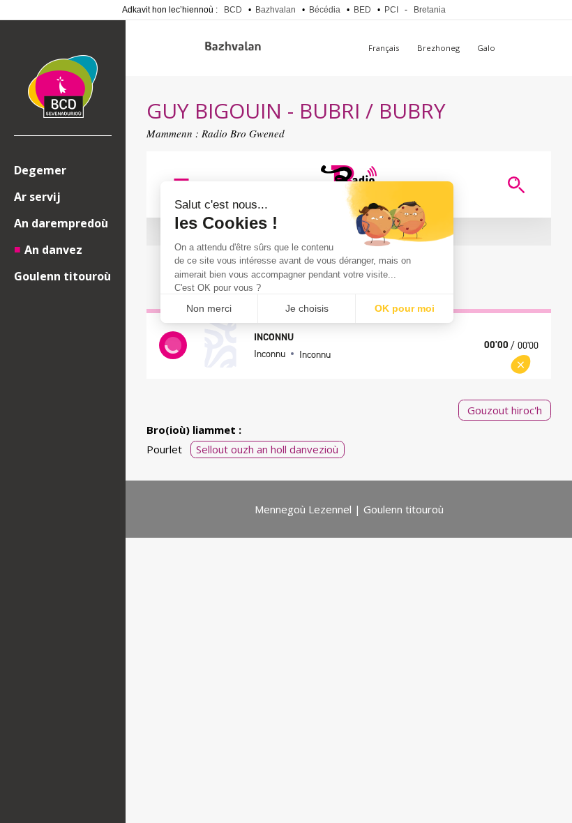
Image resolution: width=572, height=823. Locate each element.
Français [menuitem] (383, 48)
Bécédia (324, 10)
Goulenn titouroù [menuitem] (62, 276)
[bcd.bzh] (63, 88)
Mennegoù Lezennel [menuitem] (303, 509)
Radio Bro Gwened (243, 133)
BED (362, 10)
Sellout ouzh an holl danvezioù (267, 449)
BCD (233, 10)
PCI (391, 10)
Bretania (430, 10)
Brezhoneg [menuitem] (438, 48)
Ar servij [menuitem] (37, 196)
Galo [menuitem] (486, 48)
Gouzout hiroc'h (504, 410)
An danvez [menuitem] (53, 249)
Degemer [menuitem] (40, 170)
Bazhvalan (275, 10)
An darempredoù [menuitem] (61, 223)
